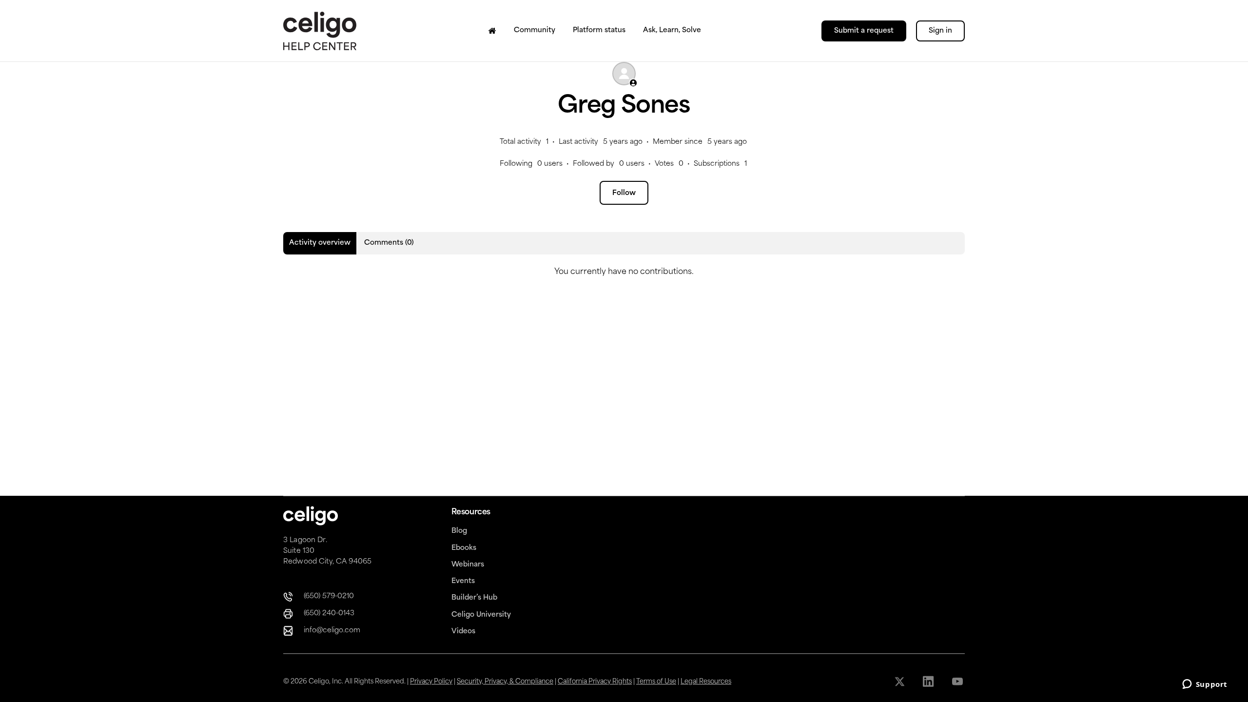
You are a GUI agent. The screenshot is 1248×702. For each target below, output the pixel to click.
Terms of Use (656, 682)
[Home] (492, 30)
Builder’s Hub (474, 598)
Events (463, 581)
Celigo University (481, 615)
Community (534, 30)
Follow (624, 193)
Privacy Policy (431, 682)
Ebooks (463, 548)
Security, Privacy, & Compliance (505, 682)
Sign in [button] (940, 31)
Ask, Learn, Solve (672, 30)
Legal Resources (706, 682)
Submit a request (864, 31)
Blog (459, 531)
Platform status (599, 30)
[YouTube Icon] (958, 681)
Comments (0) (389, 243)
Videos (463, 631)
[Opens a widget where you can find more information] (1204, 685)
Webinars (467, 564)
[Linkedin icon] (929, 681)
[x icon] (900, 681)
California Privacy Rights (595, 682)
